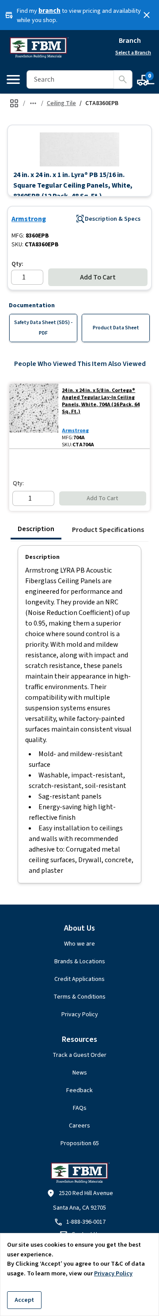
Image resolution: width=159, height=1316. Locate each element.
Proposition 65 (80, 1143)
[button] (79, 149)
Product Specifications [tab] (108, 530)
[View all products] (14, 103)
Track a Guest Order (79, 1055)
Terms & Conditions (79, 996)
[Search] (123, 79)
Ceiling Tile (61, 103)
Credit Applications (79, 979)
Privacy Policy (79, 1014)
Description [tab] (36, 529)
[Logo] (38, 47)
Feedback (79, 1090)
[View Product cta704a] (33, 416)
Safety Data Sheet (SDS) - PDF (43, 328)
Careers (79, 1125)
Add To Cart (98, 277)
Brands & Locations (79, 961)
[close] (147, 15)
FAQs (80, 1108)
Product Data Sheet (116, 328)
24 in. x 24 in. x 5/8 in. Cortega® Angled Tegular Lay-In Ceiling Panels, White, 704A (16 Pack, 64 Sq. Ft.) (101, 401)
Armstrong (28, 219)
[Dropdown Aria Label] (33, 103)
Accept (24, 1300)
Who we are (79, 943)
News (79, 1072)
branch (49, 10)
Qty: (17, 264)
